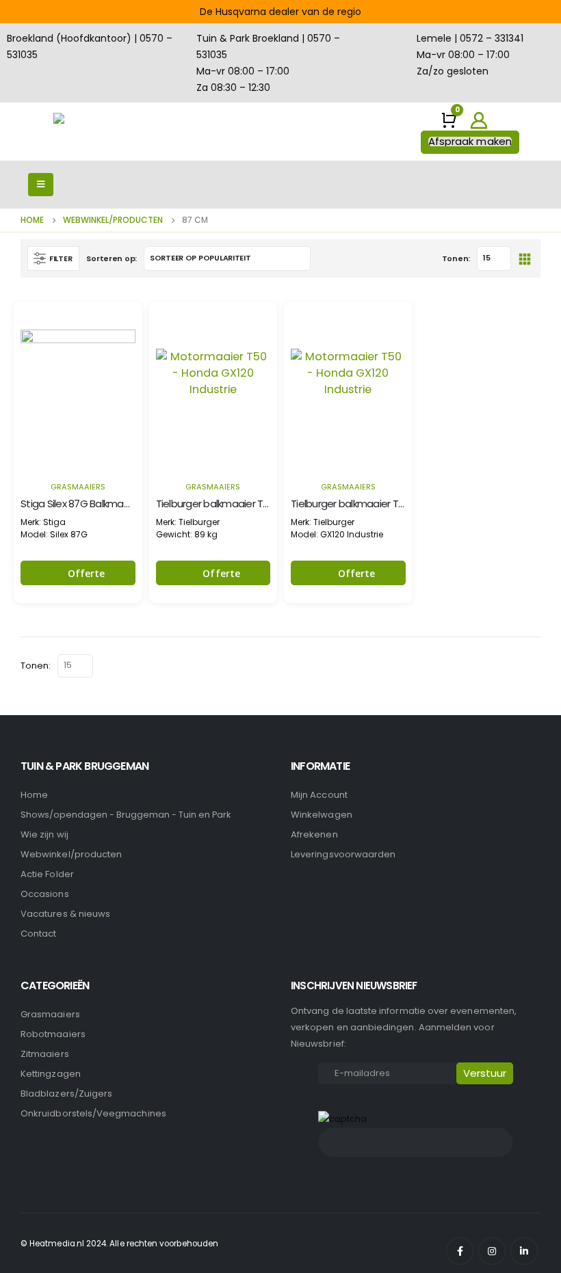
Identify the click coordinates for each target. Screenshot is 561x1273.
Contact (38, 933)
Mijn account (319, 794)
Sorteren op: (111, 258)
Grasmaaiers (78, 486)
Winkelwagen (321, 814)
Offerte (86, 573)
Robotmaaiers (53, 1034)
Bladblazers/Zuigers (66, 1093)
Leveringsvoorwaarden (343, 854)
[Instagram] (492, 1251)
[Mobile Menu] (40, 184)
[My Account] (478, 120)
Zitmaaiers (45, 1053)
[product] (78, 387)
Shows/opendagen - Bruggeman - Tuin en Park (126, 814)
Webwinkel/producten (71, 854)
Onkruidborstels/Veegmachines (93, 1113)
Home (34, 794)
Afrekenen (314, 834)
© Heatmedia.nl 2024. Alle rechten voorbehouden (119, 1243)
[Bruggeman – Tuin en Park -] (91, 131)
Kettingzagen (51, 1073)
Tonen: (456, 258)
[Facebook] (459, 1251)
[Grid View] (524, 258)
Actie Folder (47, 874)
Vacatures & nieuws (65, 913)
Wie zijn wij (44, 834)
